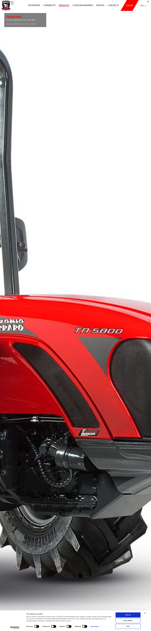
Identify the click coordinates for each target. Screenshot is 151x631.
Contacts (113, 5)
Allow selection (128, 620)
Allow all (128, 615)
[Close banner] (144, 613)
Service (100, 5)
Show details (94, 626)
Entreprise (34, 5)
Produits (64, 5)
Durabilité (50, 5)
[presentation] (1, 321)
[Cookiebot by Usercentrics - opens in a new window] (14, 627)
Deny (128, 626)
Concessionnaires (83, 5)
